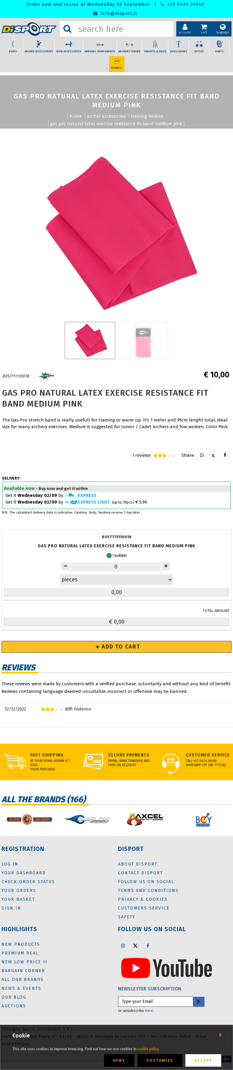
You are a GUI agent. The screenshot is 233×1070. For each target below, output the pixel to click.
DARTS (219, 51)
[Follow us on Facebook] (148, 946)
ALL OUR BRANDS (23, 979)
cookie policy (148, 1049)
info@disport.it (118, 13)
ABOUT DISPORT (137, 864)
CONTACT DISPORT (140, 873)
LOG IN (10, 864)
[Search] (67, 28)
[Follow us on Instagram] (123, 946)
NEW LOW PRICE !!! (25, 962)
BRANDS (116, 67)
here (149, 1010)
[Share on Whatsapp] (202, 456)
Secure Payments (129, 755)
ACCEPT (203, 1060)
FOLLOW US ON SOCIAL (146, 881)
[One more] (65, 566)
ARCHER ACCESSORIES (39, 51)
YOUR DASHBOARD (24, 873)
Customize (160, 1060)
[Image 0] (90, 340)
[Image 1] (143, 340)
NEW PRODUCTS (21, 944)
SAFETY (126, 917)
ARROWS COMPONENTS (100, 51)
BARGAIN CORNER (23, 970)
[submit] (198, 1002)
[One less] (166, 566)
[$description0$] (62, 819)
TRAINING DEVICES (147, 116)
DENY (119, 1060)
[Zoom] (116, 233)
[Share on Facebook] (225, 456)
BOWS (13, 51)
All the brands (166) (44, 799)
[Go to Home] (29, 29)
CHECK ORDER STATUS (28, 881)
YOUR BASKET (18, 899)
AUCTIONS (14, 1006)
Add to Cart (120, 646)
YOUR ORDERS (19, 890)
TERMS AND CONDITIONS (148, 890)
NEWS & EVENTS (21, 988)
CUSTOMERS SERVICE (144, 908)
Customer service (208, 755)
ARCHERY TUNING (129, 51)
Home (75, 116)
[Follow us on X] (135, 946)
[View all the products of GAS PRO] (45, 376)
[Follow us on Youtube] (166, 968)
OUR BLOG (14, 997)
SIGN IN (11, 908)
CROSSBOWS (178, 51)
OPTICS (199, 51)
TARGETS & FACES (155, 51)
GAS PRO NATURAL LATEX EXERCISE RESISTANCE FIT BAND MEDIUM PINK (116, 123)
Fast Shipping (47, 755)
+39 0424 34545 (185, 4)
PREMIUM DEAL (20, 953)
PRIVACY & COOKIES (143, 899)
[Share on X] (213, 456)
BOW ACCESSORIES (68, 51)
